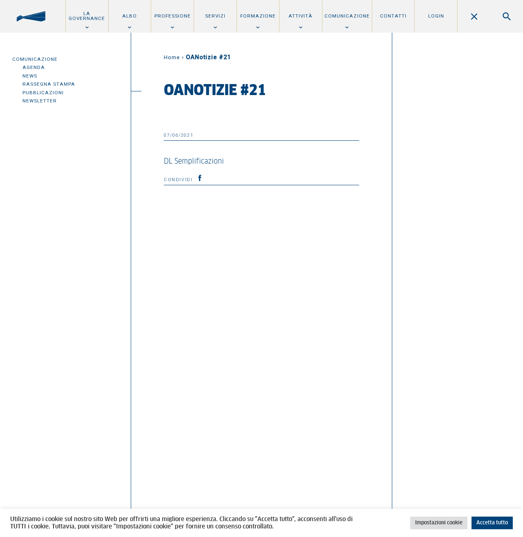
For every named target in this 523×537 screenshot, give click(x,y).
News (29, 76)
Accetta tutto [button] (492, 523)
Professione (172, 16)
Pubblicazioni (43, 92)
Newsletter (39, 101)
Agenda (33, 67)
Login (436, 16)
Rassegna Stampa (48, 84)
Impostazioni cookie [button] (439, 523)
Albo (129, 16)
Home (172, 57)
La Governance (87, 16)
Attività (300, 16)
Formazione (258, 16)
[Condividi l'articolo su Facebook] (200, 178)
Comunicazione (347, 16)
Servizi (215, 16)
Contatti (393, 16)
